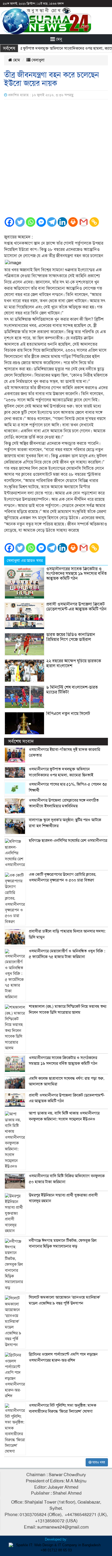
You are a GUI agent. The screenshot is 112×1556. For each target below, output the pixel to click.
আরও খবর (98, 1462)
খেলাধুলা (37, 60)
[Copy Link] (94, 222)
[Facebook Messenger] (41, 222)
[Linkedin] (62, 222)
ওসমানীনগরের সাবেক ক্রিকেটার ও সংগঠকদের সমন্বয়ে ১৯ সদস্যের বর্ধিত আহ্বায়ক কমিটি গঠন (76, 573)
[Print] (73, 222)
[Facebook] (9, 222)
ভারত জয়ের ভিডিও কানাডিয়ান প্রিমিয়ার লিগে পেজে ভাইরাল (70, 637)
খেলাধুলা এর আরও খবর (25, 560)
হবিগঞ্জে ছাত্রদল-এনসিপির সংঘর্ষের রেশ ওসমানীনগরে (68, 840)
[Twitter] (20, 222)
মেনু (58, 39)
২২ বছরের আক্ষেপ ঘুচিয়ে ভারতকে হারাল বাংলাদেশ (73, 663)
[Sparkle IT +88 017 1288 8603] (56, 1547)
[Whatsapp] (30, 222)
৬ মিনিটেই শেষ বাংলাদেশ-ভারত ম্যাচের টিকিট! (72, 690)
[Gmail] (83, 222)
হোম (16, 60)
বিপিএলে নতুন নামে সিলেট (68, 713)
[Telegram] (52, 222)
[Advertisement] (56, 158)
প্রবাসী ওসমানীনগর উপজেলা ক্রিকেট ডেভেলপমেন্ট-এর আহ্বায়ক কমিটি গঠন (76, 606)
